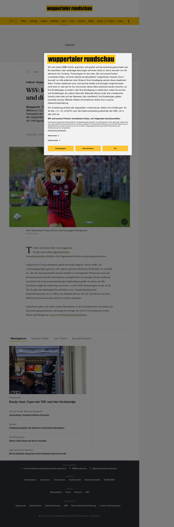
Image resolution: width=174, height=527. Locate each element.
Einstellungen (60, 148)
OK (115, 148)
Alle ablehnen (88, 148)
